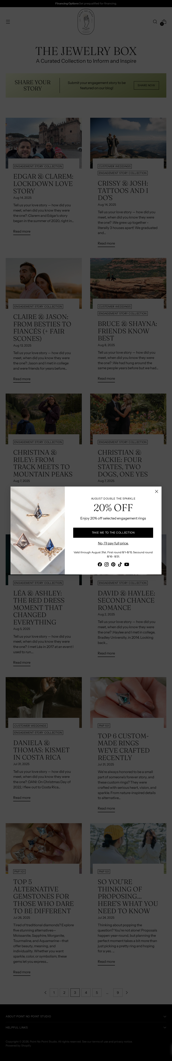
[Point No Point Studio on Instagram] (106, 565)
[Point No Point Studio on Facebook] (99, 565)
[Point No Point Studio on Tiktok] (119, 565)
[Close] (156, 491)
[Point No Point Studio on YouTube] (126, 565)
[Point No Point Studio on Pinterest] (113, 565)
